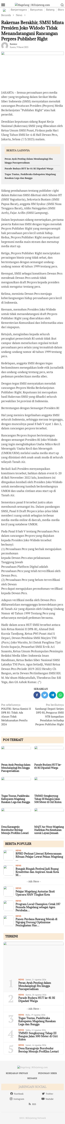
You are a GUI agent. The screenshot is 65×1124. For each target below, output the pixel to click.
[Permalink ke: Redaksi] (4, 45)
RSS (34, 1104)
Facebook (19, 1093)
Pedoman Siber (47, 1073)
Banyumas (36, 9)
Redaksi (32, 1078)
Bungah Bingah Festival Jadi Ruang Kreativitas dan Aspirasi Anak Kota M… (37, 871)
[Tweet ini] (44, 695)
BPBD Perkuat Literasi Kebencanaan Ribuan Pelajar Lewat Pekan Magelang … (39, 856)
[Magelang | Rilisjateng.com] (32, 4)
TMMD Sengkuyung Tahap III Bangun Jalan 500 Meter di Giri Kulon (48, 799)
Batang (50, 9)
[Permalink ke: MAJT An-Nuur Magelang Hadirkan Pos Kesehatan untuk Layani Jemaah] (49, 816)
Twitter (49, 1093)
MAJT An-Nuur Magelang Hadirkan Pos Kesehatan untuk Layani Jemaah (49, 830)
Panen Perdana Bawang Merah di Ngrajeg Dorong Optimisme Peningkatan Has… (36, 922)
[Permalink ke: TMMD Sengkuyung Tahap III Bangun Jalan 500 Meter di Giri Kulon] (49, 785)
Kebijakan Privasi (17, 1073)
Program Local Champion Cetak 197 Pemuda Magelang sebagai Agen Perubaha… (38, 907)
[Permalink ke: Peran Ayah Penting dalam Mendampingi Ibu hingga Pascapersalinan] (16, 754)
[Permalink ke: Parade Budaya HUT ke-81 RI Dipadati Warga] (49, 754)
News (18, 850)
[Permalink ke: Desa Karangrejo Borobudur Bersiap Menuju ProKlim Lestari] (16, 816)
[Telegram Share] (52, 695)
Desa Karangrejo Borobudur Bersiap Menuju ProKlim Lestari (15, 830)
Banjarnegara (19, 9)
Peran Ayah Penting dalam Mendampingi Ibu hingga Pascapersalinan (15, 768)
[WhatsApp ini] (60, 695)
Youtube (49, 1098)
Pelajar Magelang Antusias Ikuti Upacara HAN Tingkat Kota (35, 893)
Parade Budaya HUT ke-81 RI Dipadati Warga (29, 168)
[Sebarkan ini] (36, 695)
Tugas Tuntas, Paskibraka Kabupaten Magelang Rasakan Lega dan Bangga (15, 799)
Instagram (19, 1098)
